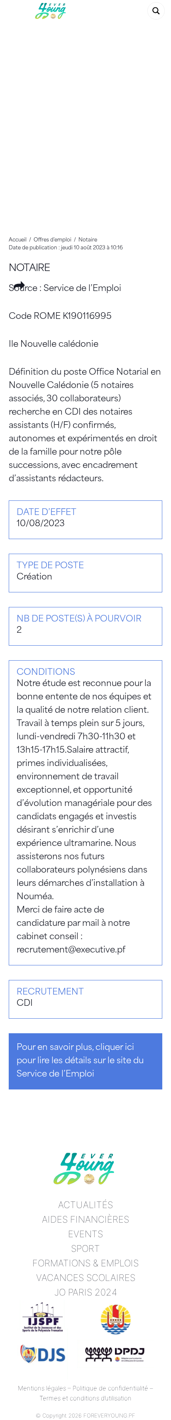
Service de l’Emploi (82, 289)
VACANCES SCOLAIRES (85, 1277)
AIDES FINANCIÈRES (85, 1219)
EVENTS (85, 1234)
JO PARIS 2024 (85, 1292)
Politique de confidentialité (110, 1388)
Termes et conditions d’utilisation (85, 1398)
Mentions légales (42, 1388)
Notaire (29, 269)
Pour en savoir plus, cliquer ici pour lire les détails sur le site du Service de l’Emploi (80, 1061)
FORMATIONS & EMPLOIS (85, 1263)
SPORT (85, 1248)
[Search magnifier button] (156, 10)
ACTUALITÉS (85, 1204)
